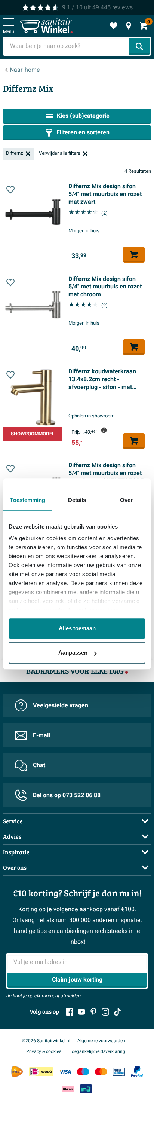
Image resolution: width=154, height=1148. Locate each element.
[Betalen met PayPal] (137, 1072)
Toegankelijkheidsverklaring (97, 1051)
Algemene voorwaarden (101, 1040)
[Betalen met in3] (86, 1088)
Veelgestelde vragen (60, 705)
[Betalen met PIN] (119, 1071)
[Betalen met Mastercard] (101, 1071)
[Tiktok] (117, 1011)
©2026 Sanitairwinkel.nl (46, 1040)
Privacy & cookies (44, 1051)
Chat (39, 765)
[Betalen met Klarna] (68, 1088)
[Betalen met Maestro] (83, 1071)
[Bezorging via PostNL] (17, 1072)
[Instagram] (105, 1011)
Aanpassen (72, 652)
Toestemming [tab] (27, 500)
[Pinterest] (93, 1011)
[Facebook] (69, 1011)
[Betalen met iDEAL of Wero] (41, 1071)
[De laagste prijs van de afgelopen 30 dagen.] (104, 430)
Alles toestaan (77, 628)
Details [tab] (77, 500)
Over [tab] (126, 500)
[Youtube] (81, 1011)
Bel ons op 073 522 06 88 (67, 795)
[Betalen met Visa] (65, 1071)
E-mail (41, 735)
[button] (10, 189)
